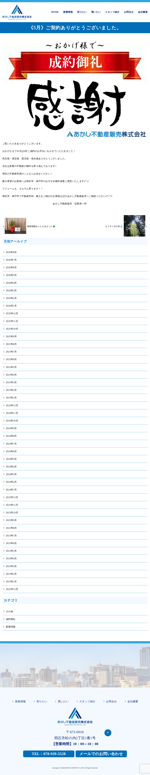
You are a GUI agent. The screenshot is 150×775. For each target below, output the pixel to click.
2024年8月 (11, 436)
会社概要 (143, 12)
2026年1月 (11, 306)
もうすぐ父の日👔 (114, 226)
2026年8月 (11, 252)
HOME (55, 12)
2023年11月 (12, 505)
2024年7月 (11, 443)
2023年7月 (11, 535)
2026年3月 (11, 290)
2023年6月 (11, 543)
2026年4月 (11, 283)
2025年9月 (11, 336)
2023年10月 (12, 512)
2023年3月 (11, 566)
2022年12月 (12, 589)
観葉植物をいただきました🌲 (41, 226)
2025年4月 (11, 374)
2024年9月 (11, 428)
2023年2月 (11, 574)
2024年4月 (11, 466)
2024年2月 (11, 482)
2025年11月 (12, 321)
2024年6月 (11, 451)
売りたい (82, 12)
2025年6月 (11, 359)
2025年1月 (11, 397)
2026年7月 (11, 260)
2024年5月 (11, 459)
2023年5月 (11, 551)
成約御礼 (11, 619)
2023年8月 (11, 528)
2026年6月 (11, 267)
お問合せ (129, 12)
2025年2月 (11, 390)
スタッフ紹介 (112, 12)
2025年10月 (12, 329)
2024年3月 (11, 474)
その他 (9, 611)
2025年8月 (11, 344)
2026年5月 (11, 275)
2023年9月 (11, 520)
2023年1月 (11, 581)
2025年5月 (11, 367)
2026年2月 (11, 298)
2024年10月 (12, 420)
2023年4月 (11, 558)
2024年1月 (11, 489)
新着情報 (68, 12)
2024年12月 (12, 405)
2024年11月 (12, 413)
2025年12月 (12, 313)
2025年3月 (11, 382)
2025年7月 (11, 351)
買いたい (96, 12)
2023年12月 (12, 497)
